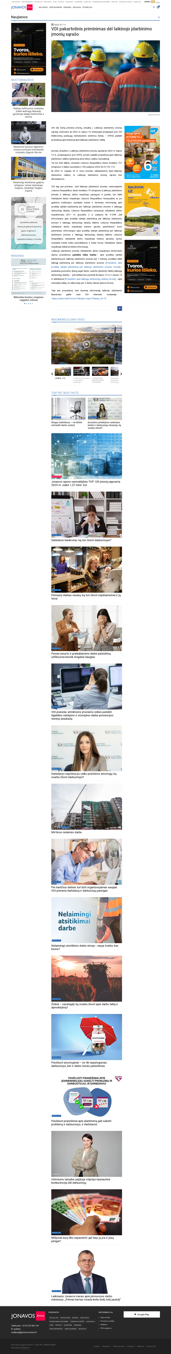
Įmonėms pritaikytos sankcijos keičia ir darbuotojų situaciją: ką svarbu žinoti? (104, 425)
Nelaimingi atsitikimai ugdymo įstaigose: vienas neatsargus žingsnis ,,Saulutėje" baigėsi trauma (28, 186)
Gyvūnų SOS (151, 1346)
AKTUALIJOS (53, 1318)
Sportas (114, 2)
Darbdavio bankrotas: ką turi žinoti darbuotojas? (81, 540)
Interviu (61, 2)
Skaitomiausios (27, 2)
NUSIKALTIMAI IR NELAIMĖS (58, 1321)
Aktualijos (38, 2)
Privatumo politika (107, 1321)
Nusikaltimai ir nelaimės (101, 2)
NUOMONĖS (68, 1325)
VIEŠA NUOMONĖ (70, 1329)
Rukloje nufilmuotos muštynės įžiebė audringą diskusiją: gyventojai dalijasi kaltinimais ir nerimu (28, 112)
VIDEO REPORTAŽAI (55, 1329)
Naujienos (106, 1346)
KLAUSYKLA (90, 1321)
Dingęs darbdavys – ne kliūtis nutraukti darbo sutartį (66, 424)
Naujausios (16, 2)
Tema (55, 2)
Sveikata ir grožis (125, 2)
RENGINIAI (77, 1325)
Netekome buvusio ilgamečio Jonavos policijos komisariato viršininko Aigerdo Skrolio (28, 149)
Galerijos (137, 2)
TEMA (51, 1325)
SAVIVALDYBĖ (65, 1318)
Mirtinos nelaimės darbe (66, 832)
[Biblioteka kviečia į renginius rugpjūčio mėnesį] (25, 276)
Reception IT (25, 1348)
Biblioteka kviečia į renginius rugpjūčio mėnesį (28, 298)
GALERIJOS (82, 1329)
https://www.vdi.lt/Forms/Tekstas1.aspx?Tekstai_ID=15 (79, 298)
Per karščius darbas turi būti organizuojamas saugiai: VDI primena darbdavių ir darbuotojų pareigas (84, 889)
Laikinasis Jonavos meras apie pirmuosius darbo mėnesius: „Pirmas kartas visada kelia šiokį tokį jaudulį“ (86, 1298)
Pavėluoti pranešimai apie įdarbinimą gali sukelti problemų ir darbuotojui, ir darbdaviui (81, 1122)
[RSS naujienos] (159, 17)
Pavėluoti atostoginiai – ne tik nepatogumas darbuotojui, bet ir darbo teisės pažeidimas (79, 1064)
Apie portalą (105, 1317)
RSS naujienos (106, 1328)
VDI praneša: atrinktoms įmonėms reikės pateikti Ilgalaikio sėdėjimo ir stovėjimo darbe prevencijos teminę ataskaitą (82, 715)
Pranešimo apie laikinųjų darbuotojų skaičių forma (89, 279)
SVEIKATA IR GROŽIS (77, 1321)
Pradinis (97, 1346)
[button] (24, 303)
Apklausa (140, 1346)
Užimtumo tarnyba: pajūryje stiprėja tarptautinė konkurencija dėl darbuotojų (80, 1181)
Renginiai (130, 1346)
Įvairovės (87, 2)
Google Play (143, 1314)
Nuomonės (78, 2)
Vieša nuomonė (118, 1346)
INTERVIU (58, 1325)
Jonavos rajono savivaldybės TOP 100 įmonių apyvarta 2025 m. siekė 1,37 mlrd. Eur (85, 483)
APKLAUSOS (84, 1318)
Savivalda (47, 2)
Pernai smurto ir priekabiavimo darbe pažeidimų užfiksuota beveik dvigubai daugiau (81, 655)
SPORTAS (75, 1318)
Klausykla (69, 2)
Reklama (104, 1325)
